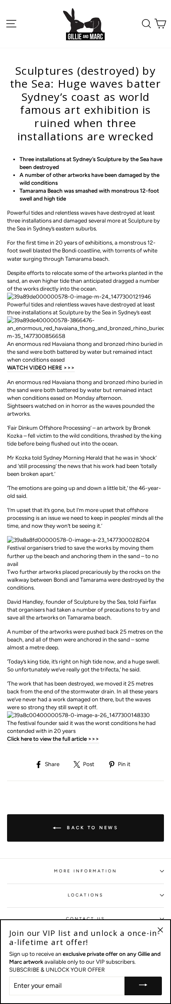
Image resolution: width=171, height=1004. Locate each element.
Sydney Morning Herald (73, 457)
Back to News (91, 827)
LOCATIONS (85, 895)
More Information (85, 871)
